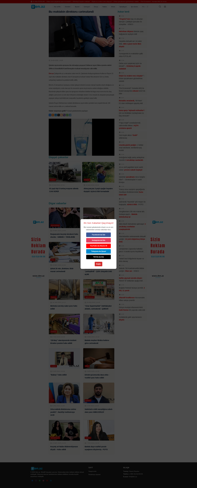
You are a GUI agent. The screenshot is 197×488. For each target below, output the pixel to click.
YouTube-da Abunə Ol (98, 246)
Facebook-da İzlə (98, 235)
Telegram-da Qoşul (98, 251)
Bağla (98, 264)
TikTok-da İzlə (98, 257)
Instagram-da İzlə (98, 240)
